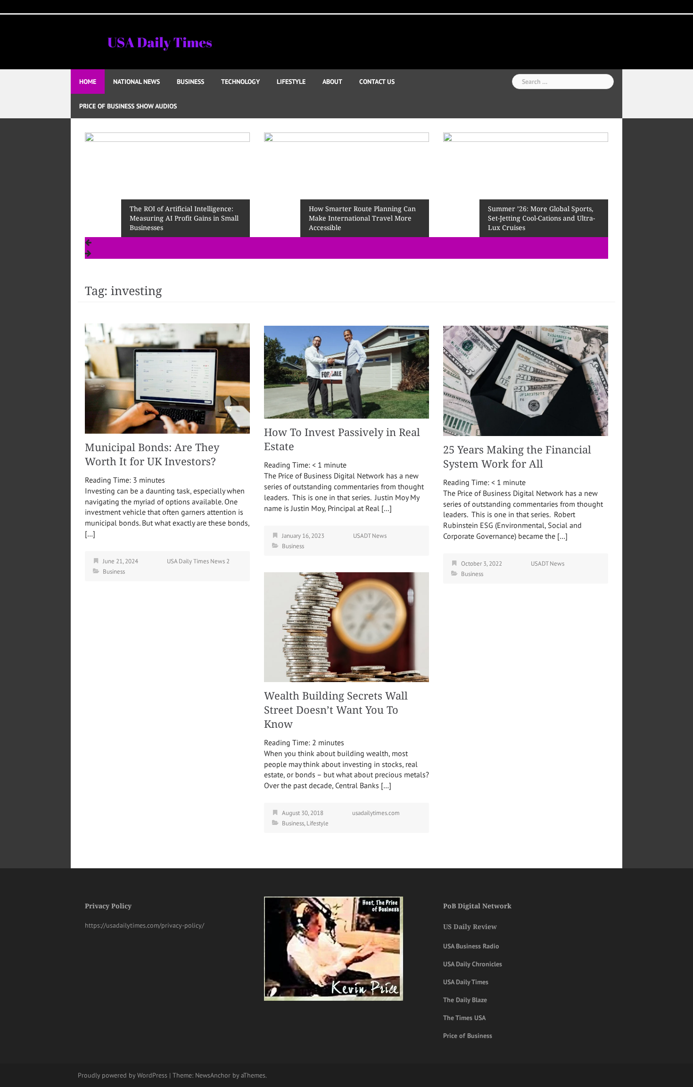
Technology (240, 81)
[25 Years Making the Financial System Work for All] (525, 380)
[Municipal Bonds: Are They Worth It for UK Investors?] (167, 377)
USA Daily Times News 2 (198, 561)
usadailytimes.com (376, 813)
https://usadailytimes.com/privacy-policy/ (144, 925)
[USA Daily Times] (159, 41)
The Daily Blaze (465, 1000)
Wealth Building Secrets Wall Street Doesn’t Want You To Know (336, 710)
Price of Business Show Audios (128, 106)
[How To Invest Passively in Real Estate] (346, 371)
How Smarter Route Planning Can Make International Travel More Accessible (362, 218)
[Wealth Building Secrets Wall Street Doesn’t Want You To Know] (346, 626)
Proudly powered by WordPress (122, 1075)
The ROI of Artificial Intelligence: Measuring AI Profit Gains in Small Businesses (184, 218)
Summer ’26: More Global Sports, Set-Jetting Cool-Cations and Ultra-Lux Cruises (541, 218)
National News (136, 81)
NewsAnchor (213, 1075)
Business (190, 81)
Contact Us (377, 81)
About (332, 81)
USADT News (370, 536)
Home (87, 81)
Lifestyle (291, 81)
